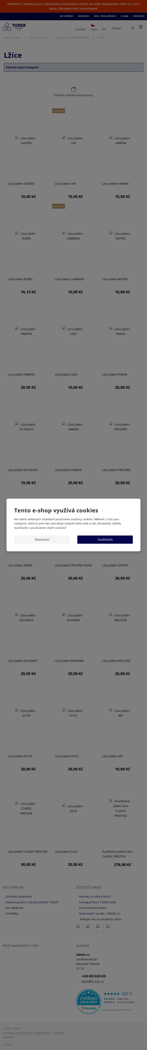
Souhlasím (105, 539)
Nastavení (42, 539)
